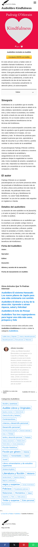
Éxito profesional (6, 504)
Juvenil (4, 459)
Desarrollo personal (7, 339)
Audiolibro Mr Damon (28, 392)
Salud (30, 493)
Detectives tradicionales (25, 430)
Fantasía (28, 437)
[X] (14, 545)
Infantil (26, 456)
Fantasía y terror (21, 440)
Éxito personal (19, 339)
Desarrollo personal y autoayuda (9, 430)
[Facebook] (5, 545)
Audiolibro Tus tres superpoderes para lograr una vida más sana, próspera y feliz (18, 317)
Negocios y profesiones (8, 480)
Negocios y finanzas (19, 477)
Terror (12, 496)
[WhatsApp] (33, 545)
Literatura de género (8, 469)
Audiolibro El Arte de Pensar (15, 311)
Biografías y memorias (7, 412)
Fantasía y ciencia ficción (8, 440)
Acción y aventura (9, 404)
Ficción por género (11, 452)
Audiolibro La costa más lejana (10, 391)
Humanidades (16, 456)
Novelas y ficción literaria (28, 484)
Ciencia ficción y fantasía (11, 415)
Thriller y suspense (10, 500)
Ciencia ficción (19, 412)
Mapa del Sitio (5, 527)
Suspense (5, 496)
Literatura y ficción (13, 473)
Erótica (4, 434)
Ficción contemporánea (18, 443)
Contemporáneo (8, 419)
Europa (11, 434)
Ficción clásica (6, 444)
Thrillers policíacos (21, 496)
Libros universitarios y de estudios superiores (17, 464)
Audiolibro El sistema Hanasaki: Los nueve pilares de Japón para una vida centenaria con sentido (17, 295)
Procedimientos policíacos (21, 489)
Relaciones (28, 339)
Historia (26, 452)
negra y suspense (11, 484)
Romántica (20, 493)
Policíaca (6, 488)
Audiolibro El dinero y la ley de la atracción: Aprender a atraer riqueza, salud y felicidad (17, 304)
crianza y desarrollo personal (27, 336)
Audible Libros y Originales (9, 336)
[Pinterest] (23, 545)
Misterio (31, 473)
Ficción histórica (9, 447)
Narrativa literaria (6, 477)
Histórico (5, 456)
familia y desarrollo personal (12, 437)
